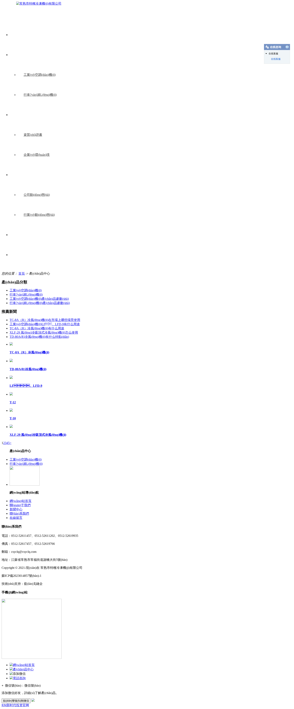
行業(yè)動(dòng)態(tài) (39, 214)
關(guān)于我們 (26, 114)
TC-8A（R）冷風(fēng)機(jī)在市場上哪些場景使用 (45, 320)
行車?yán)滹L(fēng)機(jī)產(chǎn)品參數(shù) (40, 303)
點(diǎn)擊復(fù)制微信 (16, 700)
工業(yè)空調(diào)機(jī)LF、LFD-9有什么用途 (45, 324)
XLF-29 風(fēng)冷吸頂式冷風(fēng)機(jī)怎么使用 (44, 332)
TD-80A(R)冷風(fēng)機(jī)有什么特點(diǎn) (39, 336)
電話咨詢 (19, 678)
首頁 (21, 273)
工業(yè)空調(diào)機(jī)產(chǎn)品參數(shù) (39, 298)
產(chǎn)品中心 (26, 54)
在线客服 (276, 59)
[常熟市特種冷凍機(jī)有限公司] (38, 3)
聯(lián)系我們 (25, 234)
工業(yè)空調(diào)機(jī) (40, 74)
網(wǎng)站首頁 (26, 34)
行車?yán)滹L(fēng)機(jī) (40, 94)
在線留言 (22, 254)
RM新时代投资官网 (15, 705)
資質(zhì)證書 (33, 134)
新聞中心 (22, 174)
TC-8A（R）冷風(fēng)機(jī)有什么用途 (37, 328)
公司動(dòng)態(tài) (37, 194)
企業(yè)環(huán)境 (37, 154)
